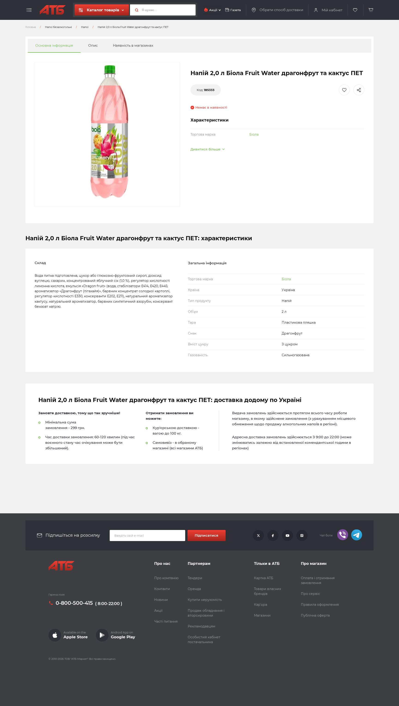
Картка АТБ (263, 578)
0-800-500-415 (74, 603)
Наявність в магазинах (133, 45)
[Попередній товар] (49, 337)
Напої (84, 27)
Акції (158, 611)
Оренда (194, 589)
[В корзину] (371, 10)
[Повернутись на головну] (53, 10)
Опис (93, 45)
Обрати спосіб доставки (281, 10)
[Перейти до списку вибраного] (355, 10)
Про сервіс (310, 594)
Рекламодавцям (201, 626)
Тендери (195, 578)
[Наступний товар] (349, 337)
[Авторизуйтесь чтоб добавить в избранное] (344, 89)
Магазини (262, 615)
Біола (254, 134)
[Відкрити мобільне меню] (29, 10)
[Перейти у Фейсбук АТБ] (272, 535)
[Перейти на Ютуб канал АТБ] (287, 535)
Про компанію (166, 578)
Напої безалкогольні (58, 27)
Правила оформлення (320, 605)
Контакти (162, 589)
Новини (161, 600)
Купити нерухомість (205, 600)
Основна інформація (54, 45)
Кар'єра (260, 605)
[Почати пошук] (135, 9)
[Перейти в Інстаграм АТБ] (302, 535)
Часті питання (166, 621)
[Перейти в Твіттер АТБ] (258, 535)
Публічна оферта (315, 615)
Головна (30, 27)
